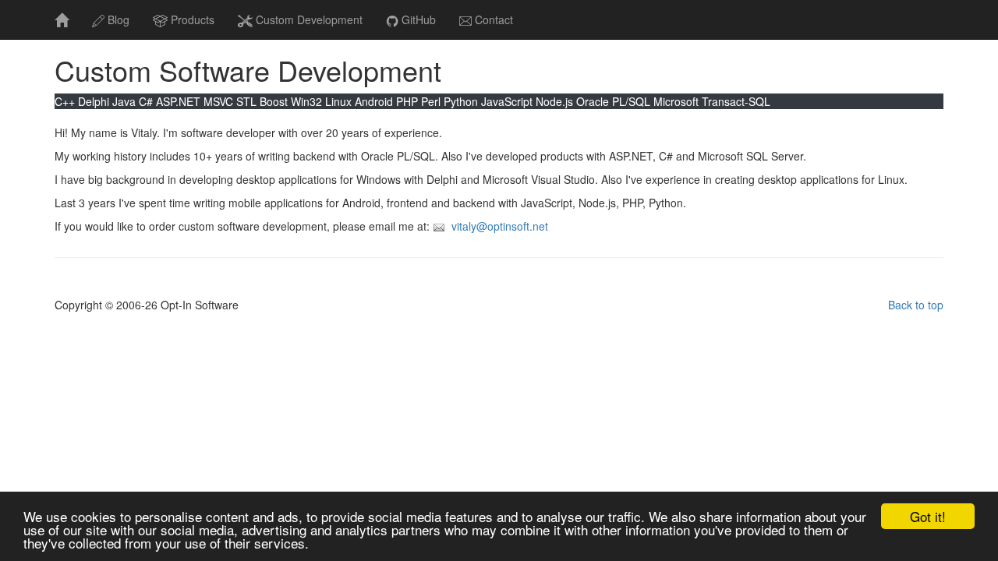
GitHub (419, 19)
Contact (494, 19)
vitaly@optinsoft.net (499, 226)
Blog (118, 19)
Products (192, 19)
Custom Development (309, 19)
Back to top (915, 304)
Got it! (928, 516)
